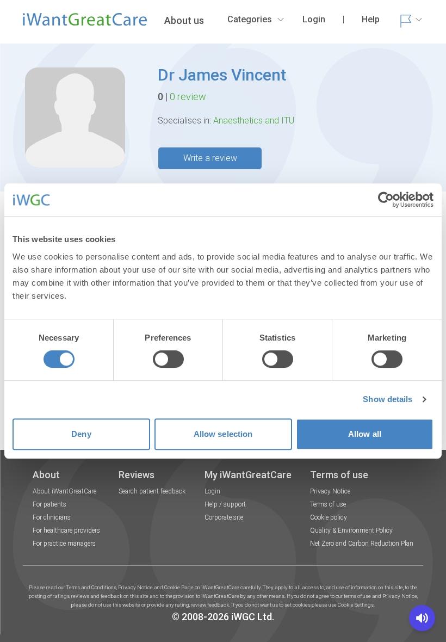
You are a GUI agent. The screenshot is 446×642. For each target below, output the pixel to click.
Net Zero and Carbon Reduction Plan (361, 543)
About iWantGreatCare (64, 491)
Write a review (210, 158)
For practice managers (64, 543)
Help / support (225, 504)
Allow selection (223, 434)
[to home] (85, 24)
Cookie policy (328, 517)
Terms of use (328, 504)
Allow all (364, 434)
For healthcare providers (66, 530)
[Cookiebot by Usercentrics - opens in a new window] (385, 200)
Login (212, 491)
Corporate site (224, 517)
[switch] (168, 359)
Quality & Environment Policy (351, 530)
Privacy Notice (330, 491)
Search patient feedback (152, 491)
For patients (49, 504)
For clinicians (52, 517)
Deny (81, 434)
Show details (387, 399)
